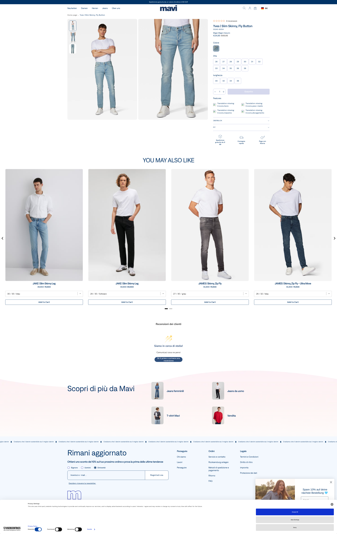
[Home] (168, 8)
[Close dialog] (331, 482)
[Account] (249, 8)
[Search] (244, 8)
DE (266, 8)
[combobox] (264, 8)
